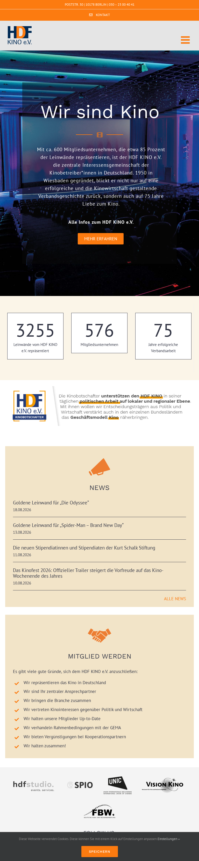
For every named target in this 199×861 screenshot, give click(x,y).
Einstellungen (168, 839)
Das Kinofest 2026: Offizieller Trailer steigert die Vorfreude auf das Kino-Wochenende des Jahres (88, 573)
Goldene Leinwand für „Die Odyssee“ (51, 503)
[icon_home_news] (99, 456)
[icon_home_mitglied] (99, 624)
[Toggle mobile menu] (186, 40)
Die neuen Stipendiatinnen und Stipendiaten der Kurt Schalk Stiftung (84, 548)
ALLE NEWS (175, 599)
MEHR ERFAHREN (100, 239)
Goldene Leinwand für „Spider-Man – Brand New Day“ (68, 525)
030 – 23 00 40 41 (121, 4)
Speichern (99, 851)
